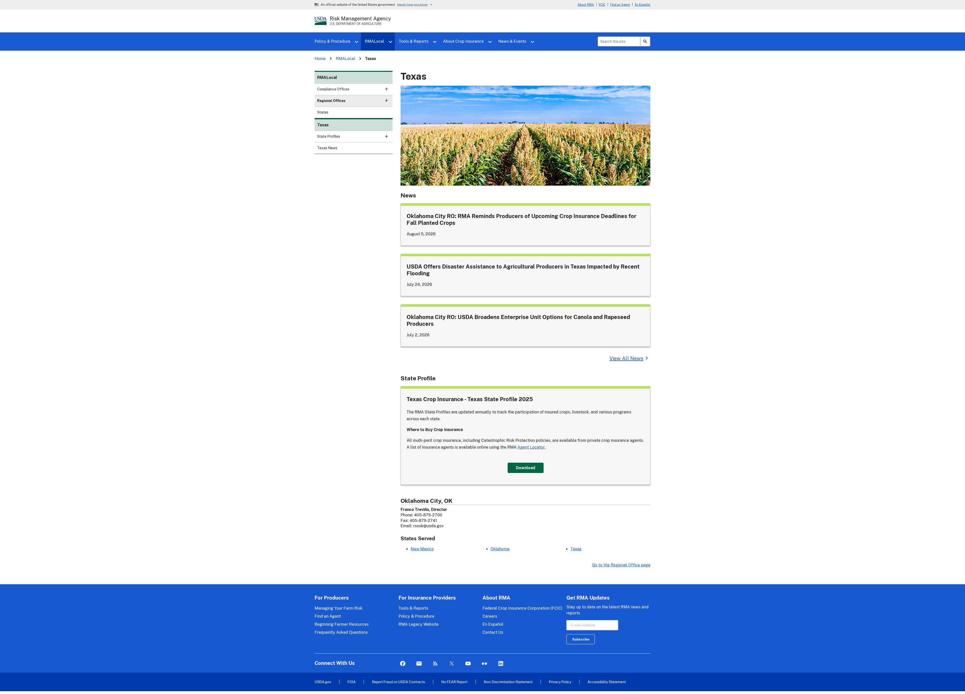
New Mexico (422, 549)
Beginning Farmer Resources (342, 624)
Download (525, 467)
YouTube (468, 664)
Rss (435, 664)
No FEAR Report (454, 682)
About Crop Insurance (463, 41)
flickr (484, 664)
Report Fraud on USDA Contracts (398, 682)
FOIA (352, 682)
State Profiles (328, 136)
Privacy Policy (560, 682)
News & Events (512, 41)
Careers (489, 616)
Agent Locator (531, 447)
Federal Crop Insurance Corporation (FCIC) (522, 608)
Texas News (327, 148)
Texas (323, 125)
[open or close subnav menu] (386, 89)
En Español (642, 5)
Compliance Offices (333, 89)
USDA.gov (323, 682)
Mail (419, 664)
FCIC (602, 5)
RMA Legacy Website (419, 624)
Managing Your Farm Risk (338, 608)
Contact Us (492, 632)
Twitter (452, 664)
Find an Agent (620, 5)
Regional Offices (331, 101)
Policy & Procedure (332, 41)
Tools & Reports (413, 41)
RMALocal (374, 41)
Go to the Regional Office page (621, 565)
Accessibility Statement (607, 682)
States (322, 112)
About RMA (585, 5)
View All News (626, 358)
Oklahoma (500, 549)
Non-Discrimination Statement (508, 682)
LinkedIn (501, 664)
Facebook (403, 664)
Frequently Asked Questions (341, 632)
